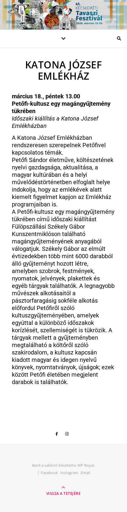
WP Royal (85, 465)
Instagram (69, 472)
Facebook (49, 472)
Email (85, 472)
